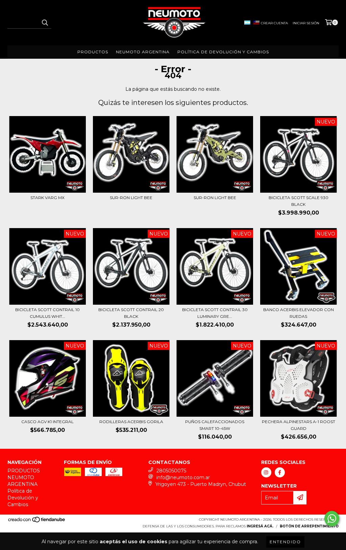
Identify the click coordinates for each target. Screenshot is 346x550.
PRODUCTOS (92, 51)
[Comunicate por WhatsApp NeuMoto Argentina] (331, 518)
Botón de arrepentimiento (309, 526)
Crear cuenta (274, 23)
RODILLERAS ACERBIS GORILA (131, 421)
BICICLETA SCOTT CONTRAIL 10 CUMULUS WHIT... (47, 313)
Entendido (285, 541)
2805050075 (171, 471)
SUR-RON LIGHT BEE (131, 197)
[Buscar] (44, 23)
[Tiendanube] (37, 521)
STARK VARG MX (47, 197)
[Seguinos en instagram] (266, 472)
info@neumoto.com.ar (183, 477)
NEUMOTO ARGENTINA (143, 51)
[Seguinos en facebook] (280, 472)
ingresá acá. (260, 526)
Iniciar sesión (306, 23)
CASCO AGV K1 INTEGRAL (47, 421)
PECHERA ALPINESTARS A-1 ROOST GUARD (298, 425)
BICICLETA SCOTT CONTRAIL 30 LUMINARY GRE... (215, 313)
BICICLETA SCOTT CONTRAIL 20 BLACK (131, 313)
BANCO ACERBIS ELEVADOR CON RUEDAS (298, 313)
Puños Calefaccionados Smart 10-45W (214, 425)
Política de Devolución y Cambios (223, 51)
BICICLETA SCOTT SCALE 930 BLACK (298, 201)
